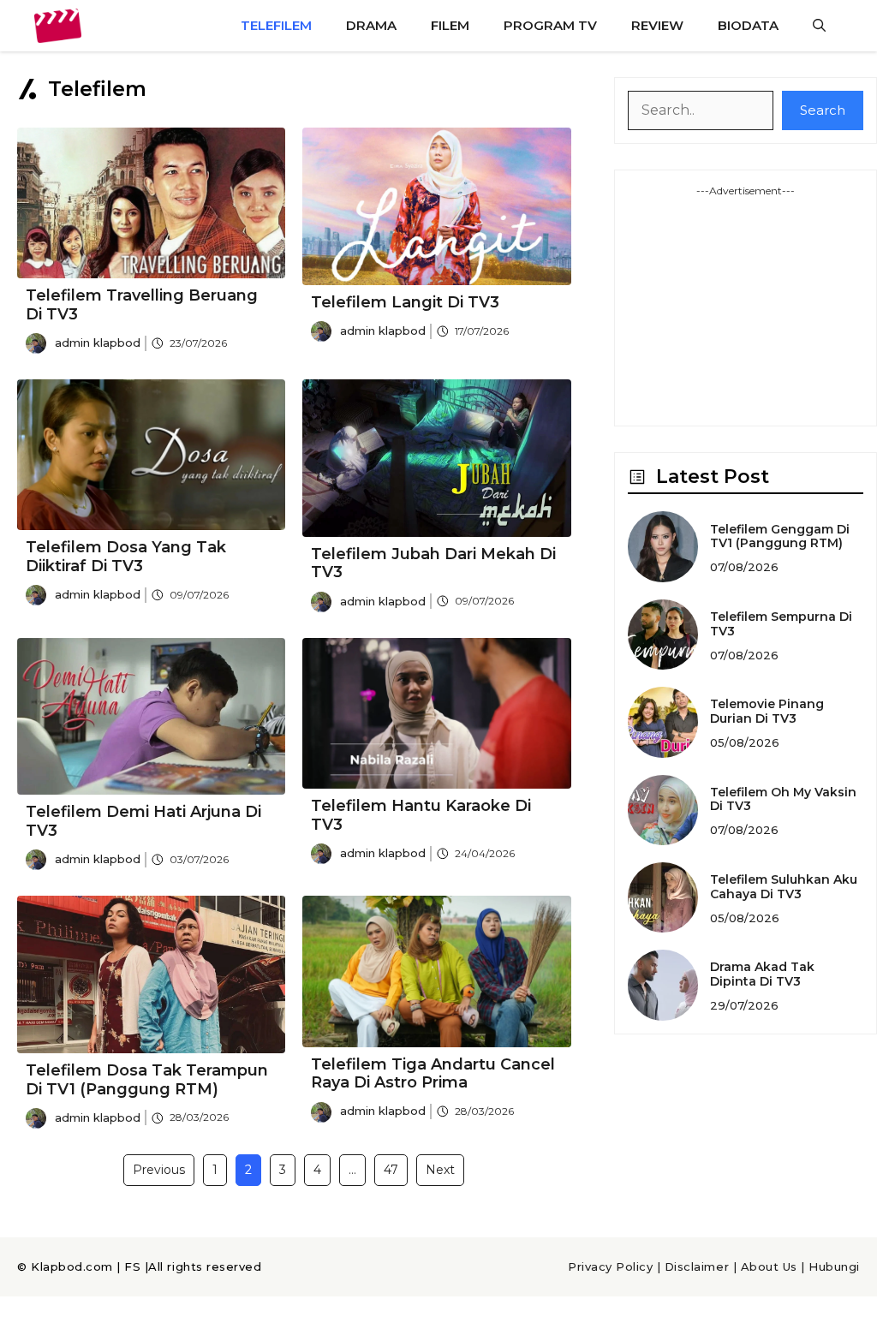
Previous (159, 1169)
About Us (769, 1266)
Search (822, 110)
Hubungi (834, 1266)
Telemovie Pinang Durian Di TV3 (767, 711)
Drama (371, 25)
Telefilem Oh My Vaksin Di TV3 (783, 799)
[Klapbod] (57, 25)
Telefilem (276, 25)
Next (440, 1169)
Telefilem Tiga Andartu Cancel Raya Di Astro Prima (433, 1074)
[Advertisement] (745, 306)
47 (391, 1169)
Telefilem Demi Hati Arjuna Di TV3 (143, 821)
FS (132, 1266)
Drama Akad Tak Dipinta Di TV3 (762, 974)
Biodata (748, 25)
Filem (450, 25)
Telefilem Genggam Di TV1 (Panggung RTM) (780, 536)
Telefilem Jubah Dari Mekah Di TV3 (433, 563)
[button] (819, 25)
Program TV (550, 25)
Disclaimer (697, 1266)
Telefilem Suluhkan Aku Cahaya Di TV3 (783, 887)
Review (657, 25)
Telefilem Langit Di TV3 (405, 302)
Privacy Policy (610, 1266)
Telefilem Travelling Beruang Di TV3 (142, 305)
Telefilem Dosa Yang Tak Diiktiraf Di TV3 (126, 556)
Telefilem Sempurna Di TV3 (781, 624)
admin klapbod (97, 342)
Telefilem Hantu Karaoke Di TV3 (421, 815)
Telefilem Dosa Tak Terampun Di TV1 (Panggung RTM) (147, 1080)
